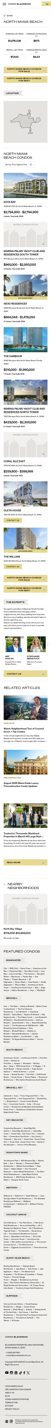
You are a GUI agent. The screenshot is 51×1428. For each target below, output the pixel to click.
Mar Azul (16, 1139)
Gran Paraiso (33, 982)
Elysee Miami (19, 982)
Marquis (18, 1163)
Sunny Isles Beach (18, 1258)
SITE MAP (9, 1405)
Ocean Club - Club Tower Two (22, 1133)
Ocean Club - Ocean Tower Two (21, 1142)
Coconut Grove (16, 1214)
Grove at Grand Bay (27, 1225)
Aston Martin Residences (23, 1171)
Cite (5, 968)
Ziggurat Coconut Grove (20, 1247)
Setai (10, 1066)
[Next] (47, 644)
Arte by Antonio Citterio (13, 1304)
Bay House (15, 976)
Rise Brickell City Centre (23, 1020)
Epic (10, 1163)
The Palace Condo (24, 1017)
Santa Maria (16, 1014)
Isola (28, 1104)
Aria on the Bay (15, 974)
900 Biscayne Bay (27, 1160)
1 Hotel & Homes (18, 1071)
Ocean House (16, 1077)
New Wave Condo (31, 971)
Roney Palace (29, 1077)
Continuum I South (11, 1058)
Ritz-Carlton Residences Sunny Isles (24, 1282)
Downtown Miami (17, 1152)
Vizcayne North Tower (19, 1179)
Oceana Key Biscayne (12, 1128)
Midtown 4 (18, 1195)
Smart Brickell (17, 1022)
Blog (7, 1396)
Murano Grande (22, 1069)
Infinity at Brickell (26, 1006)
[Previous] (3, 644)
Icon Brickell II (20, 1011)
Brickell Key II (11, 1101)
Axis (5, 1006)
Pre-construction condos (18, 1389)
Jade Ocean (31, 1269)
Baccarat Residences (20, 1033)
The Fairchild (23, 1231)
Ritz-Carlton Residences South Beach (30, 1080)
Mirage (17, 1306)
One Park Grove (10, 1222)
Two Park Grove (25, 1222)
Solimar (28, 1309)
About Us (9, 1392)
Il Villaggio (36, 1066)
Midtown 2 (8, 1195)
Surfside (12, 1296)
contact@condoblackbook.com (18, 1355)
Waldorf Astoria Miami (24, 1166)
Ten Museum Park (11, 1160)
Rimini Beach (17, 1309)
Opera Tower (25, 968)
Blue (36, 987)
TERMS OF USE (11, 1402)
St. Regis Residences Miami (22, 1039)
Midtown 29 (21, 1204)
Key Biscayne (14, 1120)
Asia (15, 1095)
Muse (16, 1271)
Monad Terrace (17, 1074)
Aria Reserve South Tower (21, 987)
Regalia (13, 1279)
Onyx (31, 990)
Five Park (29, 1074)
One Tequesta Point (26, 1098)
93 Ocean (14, 1320)
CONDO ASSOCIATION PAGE (17, 1399)
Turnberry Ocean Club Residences (28, 1288)
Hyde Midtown (31, 1195)
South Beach (14, 1049)
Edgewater (13, 960)
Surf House (23, 1312)
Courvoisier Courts (16, 1104)
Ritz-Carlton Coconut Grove (22, 1242)
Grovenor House (17, 1239)
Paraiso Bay (26, 976)
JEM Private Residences (24, 1177)
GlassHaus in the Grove (20, 1236)
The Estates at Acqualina (23, 1274)
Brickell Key (14, 1087)
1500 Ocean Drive (22, 1066)
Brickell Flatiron (18, 1031)
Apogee (16, 1063)
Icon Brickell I (25, 1036)
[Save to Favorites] (43, 195)
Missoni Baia (19, 984)
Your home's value (14, 1386)
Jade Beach (19, 1269)
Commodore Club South (18, 1136)
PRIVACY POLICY (12, 1409)
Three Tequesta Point (28, 1095)
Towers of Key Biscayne (26, 1144)
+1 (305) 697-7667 (13, 1352)
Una (26, 1022)
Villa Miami (40, 990)
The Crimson (29, 974)
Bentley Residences (12, 1266)
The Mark (13, 1006)
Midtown (11, 1187)
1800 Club (13, 968)
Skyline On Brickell (31, 1014)
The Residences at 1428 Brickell (24, 1025)
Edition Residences (18, 990)
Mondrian (26, 1063)
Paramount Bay (15, 971)
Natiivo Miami (16, 1169)
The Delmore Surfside (24, 1317)
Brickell (11, 998)
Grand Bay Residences (20, 1131)
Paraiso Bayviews (18, 979)
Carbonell (7, 1095)
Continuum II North (28, 1058)
